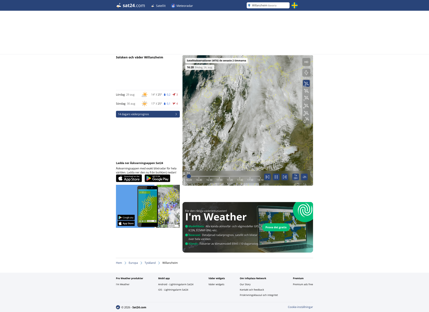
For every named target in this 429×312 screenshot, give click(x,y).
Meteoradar (184, 6)
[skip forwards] (284, 177)
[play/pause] (276, 177)
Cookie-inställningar (300, 307)
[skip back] (267, 177)
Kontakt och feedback (252, 289)
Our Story (245, 284)
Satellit (160, 6)
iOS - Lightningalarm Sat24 (173, 289)
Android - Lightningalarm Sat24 (175, 284)
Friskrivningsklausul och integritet (259, 295)
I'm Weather (123, 284)
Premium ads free (303, 284)
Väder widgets (216, 284)
